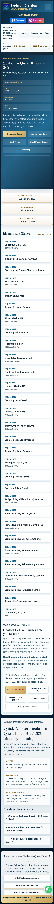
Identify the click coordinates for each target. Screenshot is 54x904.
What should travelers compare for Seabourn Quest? (25, 829)
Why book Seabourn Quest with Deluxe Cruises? (27, 818)
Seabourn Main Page (40, 33)
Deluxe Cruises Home (27, 707)
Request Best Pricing (15, 689)
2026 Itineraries (21, 46)
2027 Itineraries (40, 46)
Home (23, 33)
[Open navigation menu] (48, 7)
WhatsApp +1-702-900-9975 (16, 698)
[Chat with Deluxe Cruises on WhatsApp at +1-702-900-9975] (48, 889)
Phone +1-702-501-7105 (38, 689)
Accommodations (39, 134)
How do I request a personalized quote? (23, 840)
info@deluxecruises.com (27, 878)
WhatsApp (27, 150)
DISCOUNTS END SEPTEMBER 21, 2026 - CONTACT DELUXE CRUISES (27, 899)
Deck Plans (15, 142)
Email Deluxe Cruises (39, 142)
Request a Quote (14, 134)
